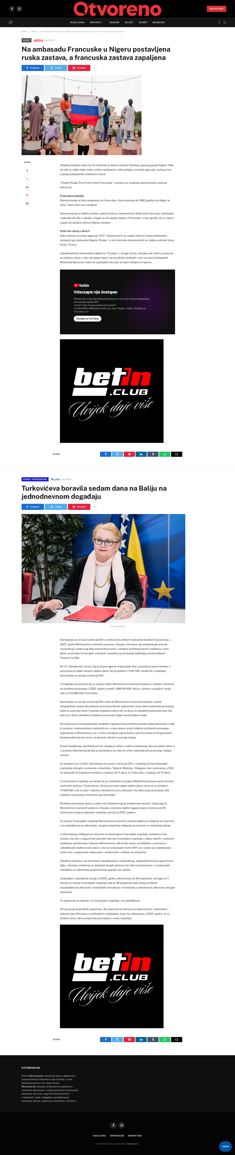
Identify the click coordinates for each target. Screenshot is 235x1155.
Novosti (95, 22)
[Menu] (11, 22)
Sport (143, 22)
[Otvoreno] (117, 9)
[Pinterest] (27, 195)
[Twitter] (27, 179)
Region (114, 22)
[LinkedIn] (27, 187)
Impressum (117, 1136)
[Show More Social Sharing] (94, 68)
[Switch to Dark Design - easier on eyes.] (219, 22)
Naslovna (77, 22)
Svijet (129, 22)
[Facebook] (27, 171)
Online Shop (216, 9)
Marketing (135, 1136)
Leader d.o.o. (132, 1144)
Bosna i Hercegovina (35, 479)
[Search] (224, 22)
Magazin (159, 22)
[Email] (27, 203)
